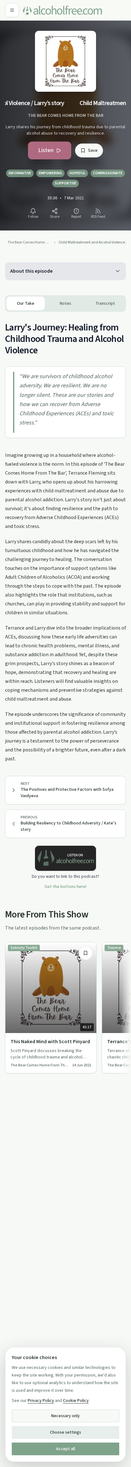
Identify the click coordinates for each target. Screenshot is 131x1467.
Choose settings (65, 1432)
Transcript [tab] (105, 303)
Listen (45, 150)
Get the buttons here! (65, 887)
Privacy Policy (41, 1400)
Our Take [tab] (25, 303)
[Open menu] (12, 10)
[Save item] (86, 953)
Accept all (65, 1449)
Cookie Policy (76, 1400)
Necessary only (65, 1416)
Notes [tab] (65, 303)
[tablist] (65, 303)
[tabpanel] (65, 537)
